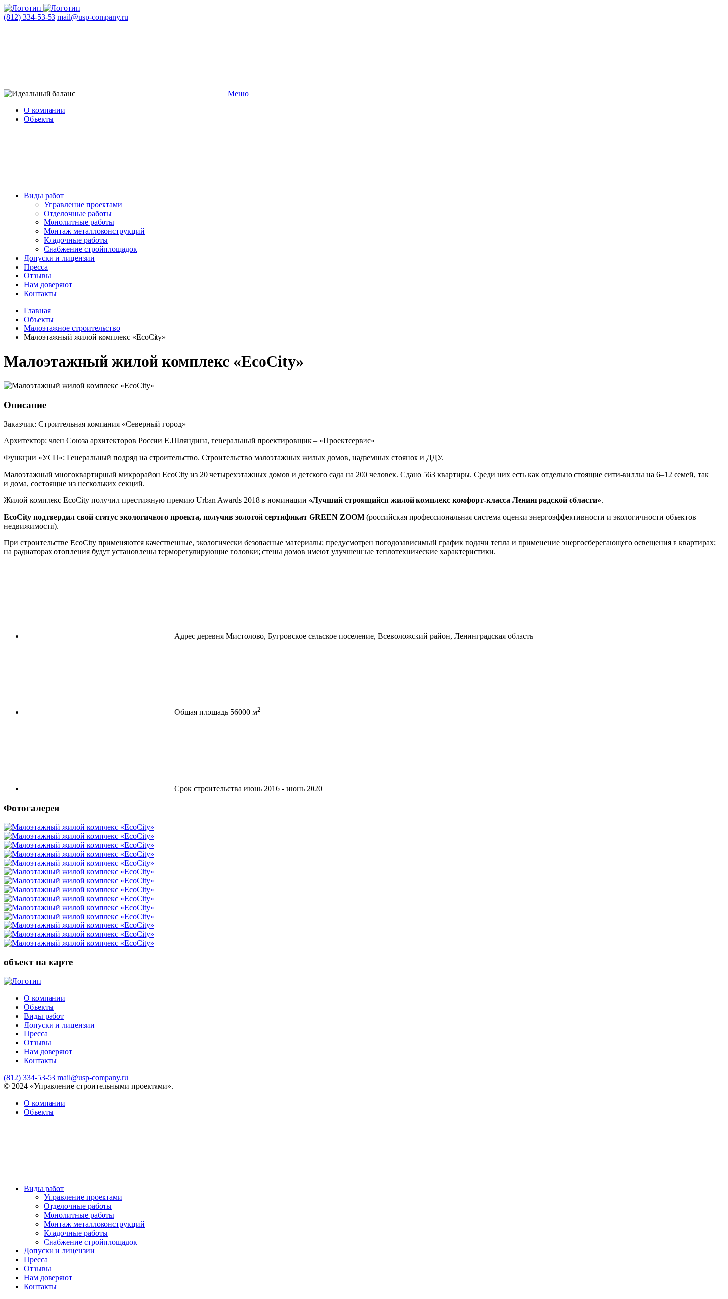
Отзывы (37, 275)
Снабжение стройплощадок (90, 249)
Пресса (36, 267)
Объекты (39, 119)
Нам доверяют (48, 284)
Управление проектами (83, 204)
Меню (237, 93)
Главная (37, 310)
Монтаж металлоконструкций (94, 231)
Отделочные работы (78, 213)
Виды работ (44, 195)
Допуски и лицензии (59, 258)
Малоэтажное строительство (72, 328)
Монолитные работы (79, 222)
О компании (44, 110)
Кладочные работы (76, 240)
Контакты (40, 293)
